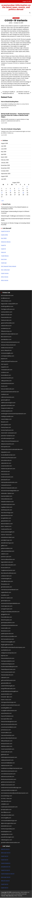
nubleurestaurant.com (7, 760)
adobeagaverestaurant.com (9, 757)
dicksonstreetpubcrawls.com (9, 488)
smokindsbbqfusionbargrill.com (9, 691)
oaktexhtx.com (5, 677)
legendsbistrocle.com (7, 562)
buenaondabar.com (6, 496)
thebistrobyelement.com (8, 468)
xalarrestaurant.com (6, 765)
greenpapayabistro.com (8, 622)
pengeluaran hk (5, 866)
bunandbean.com (6, 375)
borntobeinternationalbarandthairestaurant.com (14, 793)
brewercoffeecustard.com (8, 345)
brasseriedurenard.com (7, 383)
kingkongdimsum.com (7, 644)
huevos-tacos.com (6, 534)
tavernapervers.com (6, 606)
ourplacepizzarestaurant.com (9, 807)
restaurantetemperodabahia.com (10, 603)
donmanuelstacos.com (7, 639)
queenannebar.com (6, 694)
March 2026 (4, 157)
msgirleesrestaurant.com (8, 570)
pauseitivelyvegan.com (7, 837)
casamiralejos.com (6, 419)
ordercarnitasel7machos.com (9, 361)
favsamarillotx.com (6, 732)
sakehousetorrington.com (8, 402)
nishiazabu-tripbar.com (7, 493)
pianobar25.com (5, 479)
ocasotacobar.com (6, 466)
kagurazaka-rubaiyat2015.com (9, 303)
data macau (4, 277)
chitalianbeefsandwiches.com (9, 625)
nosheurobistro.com (6, 312)
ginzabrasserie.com (6, 587)
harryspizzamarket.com (7, 815)
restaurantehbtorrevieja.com (9, 790)
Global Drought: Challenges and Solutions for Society (15, 216)
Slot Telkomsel (5, 270)
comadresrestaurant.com (8, 774)
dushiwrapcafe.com (6, 510)
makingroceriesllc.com (7, 416)
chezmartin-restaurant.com (9, 433)
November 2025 (5, 168)
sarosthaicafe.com (6, 713)
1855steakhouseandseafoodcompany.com (13, 647)
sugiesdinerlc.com (6, 592)
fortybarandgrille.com (7, 353)
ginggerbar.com (5, 614)
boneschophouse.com (7, 430)
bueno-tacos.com (6, 699)
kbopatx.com (4, 422)
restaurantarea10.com (7, 378)
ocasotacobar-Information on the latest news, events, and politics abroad (16, 7)
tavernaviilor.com (6, 628)
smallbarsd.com (5, 298)
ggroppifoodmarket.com (8, 405)
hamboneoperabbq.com (8, 829)
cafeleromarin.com (6, 576)
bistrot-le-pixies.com (7, 598)
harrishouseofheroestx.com (8, 457)
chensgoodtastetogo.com (8, 702)
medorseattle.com (6, 529)
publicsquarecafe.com (7, 633)
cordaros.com (5, 372)
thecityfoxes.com (6, 427)
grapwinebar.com (6, 521)
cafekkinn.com (5, 804)
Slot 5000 (4, 238)
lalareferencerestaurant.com (9, 771)
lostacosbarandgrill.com (7, 532)
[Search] (30, 13)
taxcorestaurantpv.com (7, 735)
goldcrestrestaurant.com (8, 782)
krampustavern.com (6, 743)
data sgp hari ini (5, 852)
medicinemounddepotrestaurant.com (11, 768)
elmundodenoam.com (7, 295)
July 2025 (3, 179)
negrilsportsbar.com (6, 507)
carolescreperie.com (6, 411)
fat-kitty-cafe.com (6, 798)
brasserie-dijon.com (6, 697)
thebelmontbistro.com (7, 501)
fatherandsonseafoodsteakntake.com (11, 449)
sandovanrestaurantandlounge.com (11, 787)
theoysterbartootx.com (7, 658)
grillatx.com (4, 545)
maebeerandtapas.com (7, 664)
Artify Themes (18, 896)
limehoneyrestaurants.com (8, 779)
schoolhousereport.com (7, 438)
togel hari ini (4, 859)
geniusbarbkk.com (6, 683)
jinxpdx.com (4, 358)
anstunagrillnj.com (6, 818)
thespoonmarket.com (7, 408)
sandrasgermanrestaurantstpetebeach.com (13, 413)
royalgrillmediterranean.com (9, 710)
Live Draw (4, 259)
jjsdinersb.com (5, 754)
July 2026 (3, 146)
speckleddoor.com (6, 339)
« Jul (2, 200)
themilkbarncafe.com (7, 581)
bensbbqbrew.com (6, 831)
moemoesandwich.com (7, 749)
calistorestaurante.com (7, 397)
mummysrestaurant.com (8, 672)
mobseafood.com (6, 485)
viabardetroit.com (6, 463)
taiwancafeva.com (6, 325)
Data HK (3, 252)
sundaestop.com (6, 328)
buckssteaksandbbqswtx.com (9, 666)
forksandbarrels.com (6, 499)
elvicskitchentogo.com (7, 543)
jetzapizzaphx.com (6, 809)
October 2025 (5, 171)
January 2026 (4, 162)
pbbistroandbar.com (6, 548)
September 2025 (5, 173)
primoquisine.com (6, 424)
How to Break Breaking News (9, 101)
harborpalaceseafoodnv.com (9, 482)
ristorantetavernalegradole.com (10, 490)
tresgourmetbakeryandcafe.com (10, 611)
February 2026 (5, 160)
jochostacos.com (6, 730)
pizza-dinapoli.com (6, 350)
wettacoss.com (5, 471)
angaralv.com (5, 367)
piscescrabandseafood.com (9, 738)
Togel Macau (5, 256)
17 (1, 193)
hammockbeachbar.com (8, 559)
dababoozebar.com (6, 746)
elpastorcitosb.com (6, 314)
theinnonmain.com (6, 320)
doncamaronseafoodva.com (9, 724)
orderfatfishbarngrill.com (8, 686)
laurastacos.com (5, 631)
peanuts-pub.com (6, 556)
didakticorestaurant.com (8, 785)
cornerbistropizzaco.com (8, 504)
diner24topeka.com (6, 620)
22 (23, 193)
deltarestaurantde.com (7, 776)
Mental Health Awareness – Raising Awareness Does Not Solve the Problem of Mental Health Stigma (15, 115)
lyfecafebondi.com (6, 460)
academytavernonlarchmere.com (10, 705)
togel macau (4, 273)
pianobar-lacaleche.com (8, 435)
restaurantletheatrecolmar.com (10, 391)
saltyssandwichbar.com (7, 551)
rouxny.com (4, 386)
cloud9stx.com (5, 595)
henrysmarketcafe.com (7, 389)
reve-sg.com (4, 364)
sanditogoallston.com (7, 306)
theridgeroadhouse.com (8, 309)
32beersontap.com (6, 331)
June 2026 (4, 149)
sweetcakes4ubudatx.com (8, 565)
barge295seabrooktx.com (8, 688)
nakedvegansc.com (6, 840)
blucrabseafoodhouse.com (8, 573)
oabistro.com (4, 554)
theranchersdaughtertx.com (9, 721)
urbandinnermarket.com (7, 537)
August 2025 (4, 176)
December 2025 (5, 165)
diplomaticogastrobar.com (8, 823)
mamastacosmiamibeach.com (9, 589)
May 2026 (3, 151)
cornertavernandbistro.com (8, 727)
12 (10, 190)
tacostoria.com (5, 474)
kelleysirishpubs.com (6, 741)
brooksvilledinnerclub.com (8, 455)
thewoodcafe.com (6, 317)
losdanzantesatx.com (7, 477)
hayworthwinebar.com (7, 716)
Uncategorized (16, 18)
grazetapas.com (5, 600)
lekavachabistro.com (7, 523)
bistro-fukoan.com (6, 526)
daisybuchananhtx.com (7, 444)
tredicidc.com (5, 394)
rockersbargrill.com (6, 578)
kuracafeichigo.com (6, 796)
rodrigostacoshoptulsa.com (8, 653)
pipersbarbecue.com (7, 515)
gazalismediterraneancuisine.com (10, 842)
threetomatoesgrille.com (8, 642)
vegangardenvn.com (7, 834)
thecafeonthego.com (7, 512)
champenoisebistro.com (8, 661)
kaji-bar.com (4, 655)
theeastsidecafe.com (7, 675)
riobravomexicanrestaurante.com (10, 342)
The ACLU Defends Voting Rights (11, 129)
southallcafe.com (6, 650)
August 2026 (4, 143)
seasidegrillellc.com (6, 708)
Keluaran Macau (5, 242)
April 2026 (3, 154)
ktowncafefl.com (5, 567)
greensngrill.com (5, 400)
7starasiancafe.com (6, 369)
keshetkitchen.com (6, 826)
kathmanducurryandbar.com (9, 636)
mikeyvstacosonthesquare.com (10, 441)
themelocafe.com (6, 801)
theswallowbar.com (6, 617)
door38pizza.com (6, 812)
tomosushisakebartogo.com (9, 820)
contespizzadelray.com (7, 356)
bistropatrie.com (5, 446)
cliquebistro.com (5, 452)
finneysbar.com (5, 584)
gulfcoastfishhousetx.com (8, 680)
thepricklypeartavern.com (8, 669)
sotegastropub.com (6, 609)
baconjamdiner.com (6, 719)
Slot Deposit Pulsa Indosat (8, 266)
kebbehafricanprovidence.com (9, 334)
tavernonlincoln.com (6, 752)
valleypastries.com (6, 380)
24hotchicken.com (6, 301)
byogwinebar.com (6, 518)
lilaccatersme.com (6, 336)
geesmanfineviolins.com (7, 323)
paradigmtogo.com (6, 540)
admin (10, 23)
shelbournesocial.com (7, 347)
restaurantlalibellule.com (8, 763)
